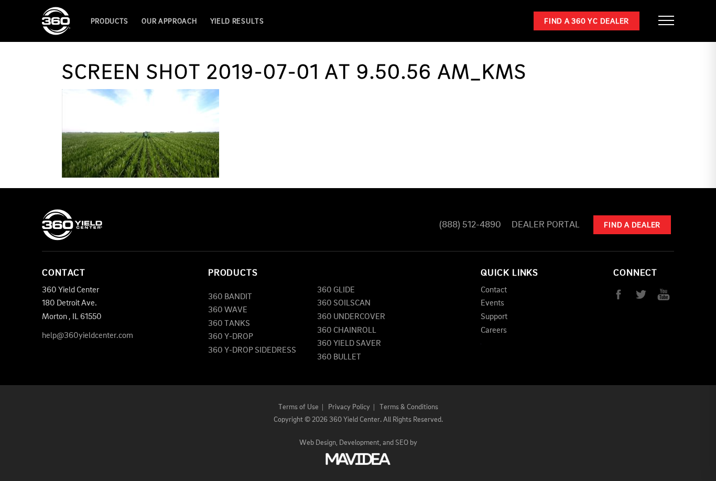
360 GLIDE (336, 290)
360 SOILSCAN (344, 303)
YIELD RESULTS (237, 21)
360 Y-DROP (230, 337)
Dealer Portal (546, 224)
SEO (401, 442)
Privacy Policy (349, 407)
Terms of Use (298, 407)
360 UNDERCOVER (351, 317)
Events (492, 303)
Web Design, (318, 442)
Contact (494, 290)
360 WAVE (227, 310)
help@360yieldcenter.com (87, 336)
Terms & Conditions (408, 407)
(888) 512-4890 (470, 224)
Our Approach (169, 21)
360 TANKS (229, 324)
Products (110, 21)
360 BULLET (339, 357)
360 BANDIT (230, 297)
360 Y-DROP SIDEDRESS (252, 350)
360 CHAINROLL (346, 330)
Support (494, 317)
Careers (494, 330)
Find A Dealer (632, 225)
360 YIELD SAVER (349, 344)
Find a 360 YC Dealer (586, 22)
